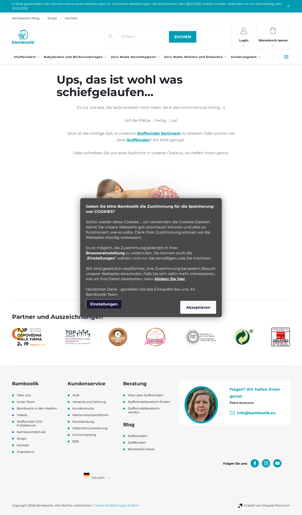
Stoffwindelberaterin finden (149, 402)
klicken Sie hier (170, 278)
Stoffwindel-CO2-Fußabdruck (30, 423)
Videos (22, 415)
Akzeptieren (198, 307)
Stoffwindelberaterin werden (143, 410)
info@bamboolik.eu (256, 413)
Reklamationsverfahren (90, 415)
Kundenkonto (83, 408)
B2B (75, 441)
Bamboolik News (141, 449)
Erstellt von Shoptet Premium (267, 505)
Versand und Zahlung (89, 402)
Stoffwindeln (137, 436)
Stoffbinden (138, 140)
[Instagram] (266, 463)
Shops (52, 18)
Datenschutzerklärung (90, 428)
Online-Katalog (84, 435)
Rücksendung (83, 421)
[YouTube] (277, 463)
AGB (75, 395)
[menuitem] (27, 57)
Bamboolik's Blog (25, 18)
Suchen (182, 37)
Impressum (25, 452)
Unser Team (26, 402)
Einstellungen (104, 304)
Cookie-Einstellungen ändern (116, 505)
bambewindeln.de (31, 432)
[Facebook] (255, 463)
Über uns (24, 395)
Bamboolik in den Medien (37, 408)
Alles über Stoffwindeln (146, 395)
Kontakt (71, 18)
